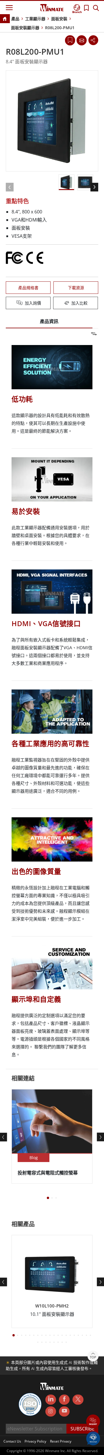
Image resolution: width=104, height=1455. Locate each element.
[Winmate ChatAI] (93, 1438)
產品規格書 (28, 287)
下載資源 (76, 287)
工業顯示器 (35, 18)
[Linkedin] (50, 1400)
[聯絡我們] (81, 40)
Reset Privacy (60, 1441)
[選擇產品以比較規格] (52, 303)
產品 (15, 18)
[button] (93, 1422)
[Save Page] (70, 40)
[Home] (5, 19)
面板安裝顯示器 (25, 27)
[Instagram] (50, 1411)
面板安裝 (59, 18)
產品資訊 (49, 321)
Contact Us (12, 1441)
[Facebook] (64, 1400)
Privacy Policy (35, 1441)
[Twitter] (77, 1399)
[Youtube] (64, 1411)
